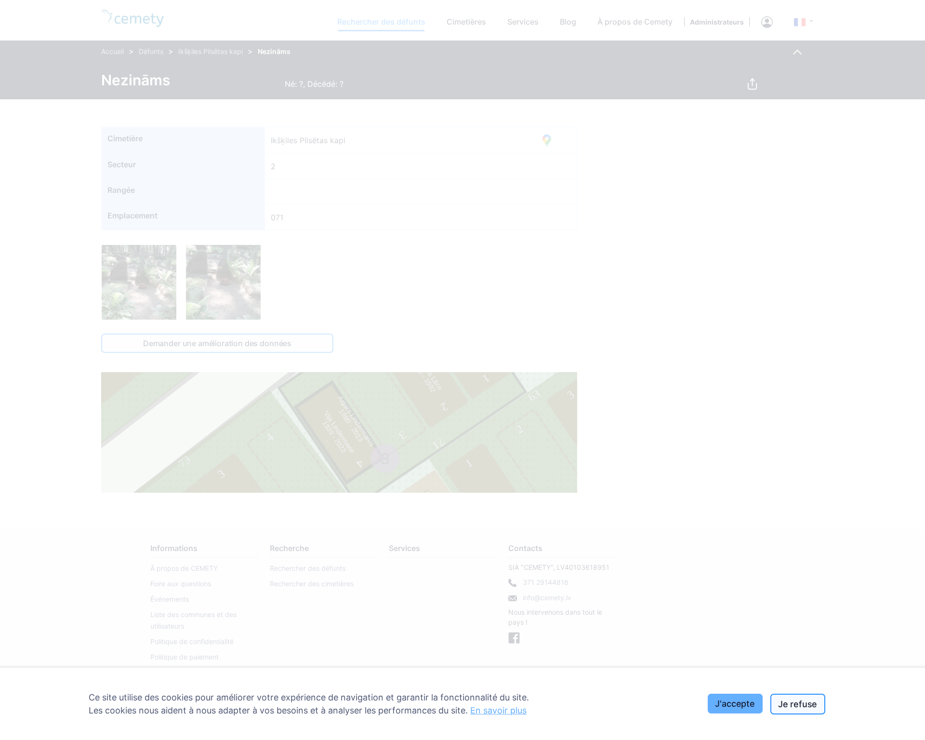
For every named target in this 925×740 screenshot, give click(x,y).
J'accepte (734, 704)
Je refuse (797, 704)
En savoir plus (498, 710)
